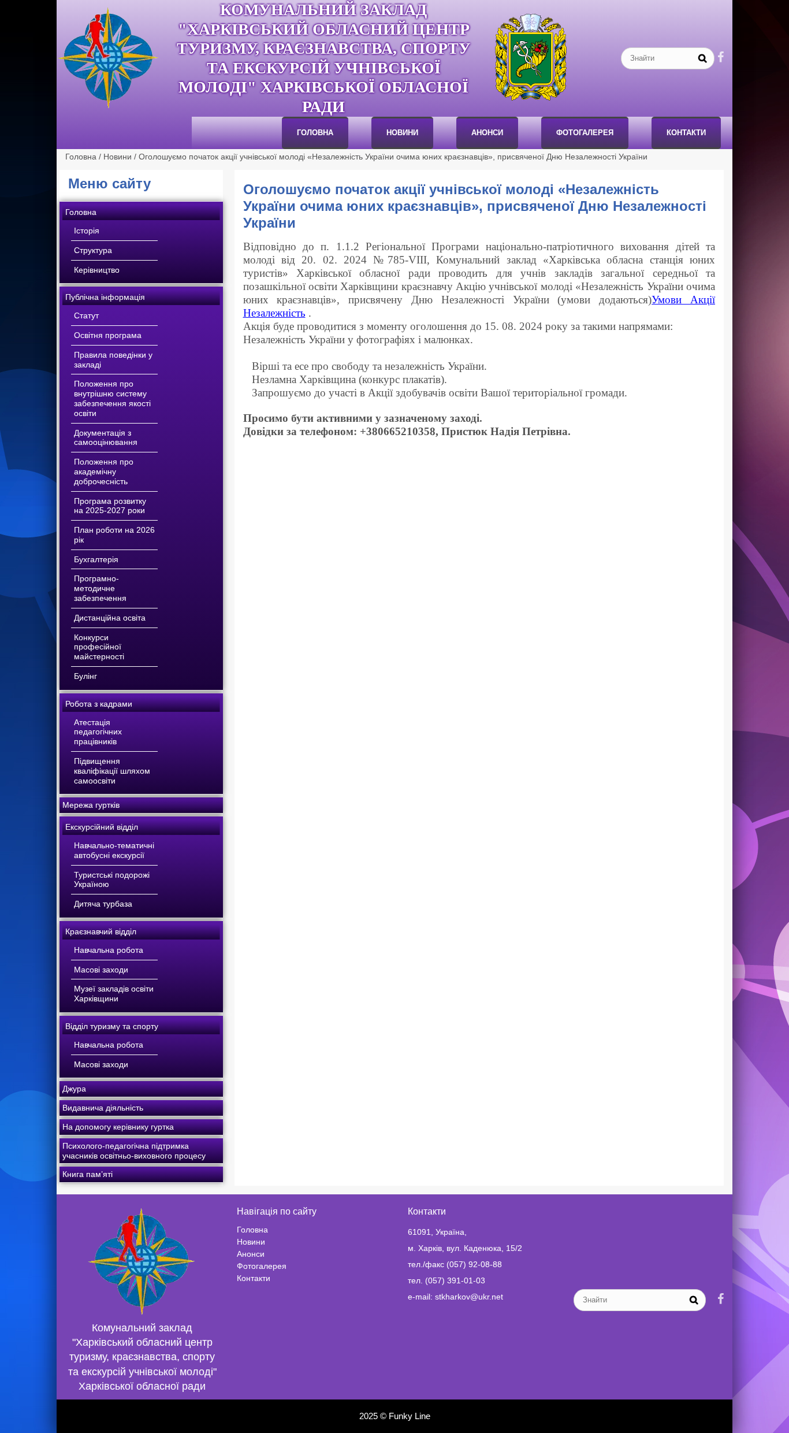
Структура (93, 250)
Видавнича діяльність (102, 1107)
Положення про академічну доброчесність (103, 471)
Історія (86, 230)
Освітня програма (108, 335)
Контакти (686, 132)
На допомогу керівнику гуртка (118, 1126)
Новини (402, 132)
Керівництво (97, 269)
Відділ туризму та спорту (111, 1026)
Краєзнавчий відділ (100, 931)
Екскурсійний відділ (101, 826)
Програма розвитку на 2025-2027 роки (110, 505)
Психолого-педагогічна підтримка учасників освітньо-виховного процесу (134, 1150)
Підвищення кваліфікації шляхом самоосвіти (112, 770)
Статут (86, 315)
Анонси (251, 1253)
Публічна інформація (105, 297)
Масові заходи (101, 969)
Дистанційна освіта (110, 617)
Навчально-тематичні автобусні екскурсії (114, 850)
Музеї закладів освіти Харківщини (114, 993)
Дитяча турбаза (103, 903)
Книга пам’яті (87, 1174)
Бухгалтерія (96, 559)
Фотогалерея (584, 132)
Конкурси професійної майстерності (99, 647)
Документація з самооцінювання (105, 437)
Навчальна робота (108, 950)
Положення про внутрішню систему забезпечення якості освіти (112, 398)
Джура (74, 1088)
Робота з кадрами (98, 703)
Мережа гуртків (91, 805)
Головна (315, 132)
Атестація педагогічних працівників (98, 732)
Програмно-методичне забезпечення (100, 588)
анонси (487, 132)
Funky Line (409, 1416)
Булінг (85, 676)
